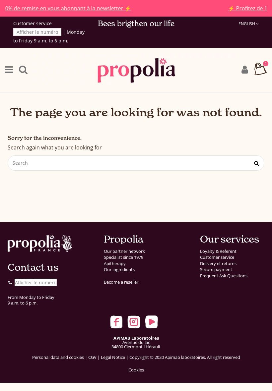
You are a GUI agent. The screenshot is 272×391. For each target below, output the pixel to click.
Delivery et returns (218, 263)
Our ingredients (119, 269)
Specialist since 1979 (123, 257)
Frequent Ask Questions (223, 276)
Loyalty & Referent (218, 251)
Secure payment (216, 269)
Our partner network (124, 251)
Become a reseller (121, 282)
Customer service (217, 257)
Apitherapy (115, 263)
